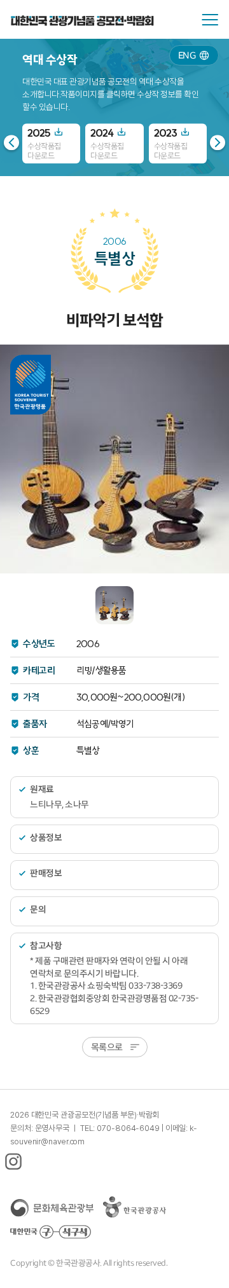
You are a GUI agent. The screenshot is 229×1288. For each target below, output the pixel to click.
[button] (217, 142)
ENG (187, 55)
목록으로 (107, 1047)
